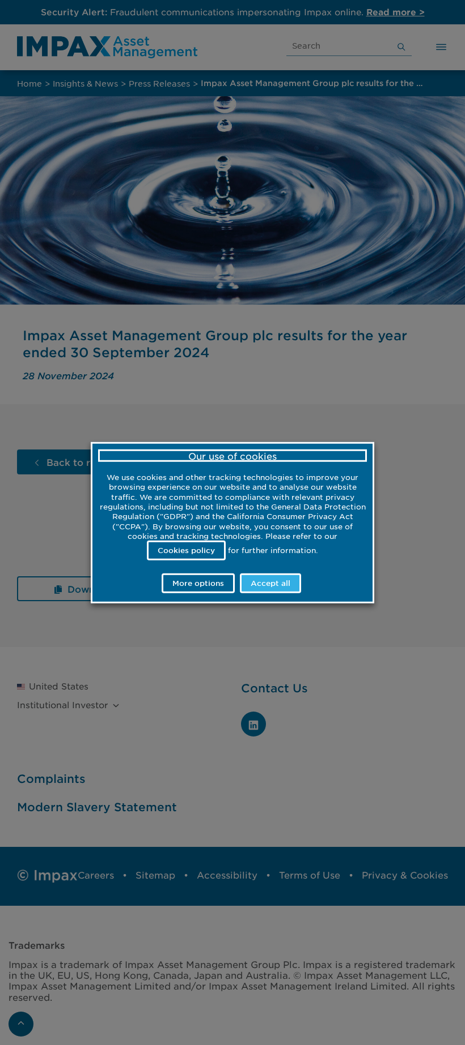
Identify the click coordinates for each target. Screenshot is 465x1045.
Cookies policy (186, 550)
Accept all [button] (270, 582)
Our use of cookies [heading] (232, 455)
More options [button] (198, 582)
